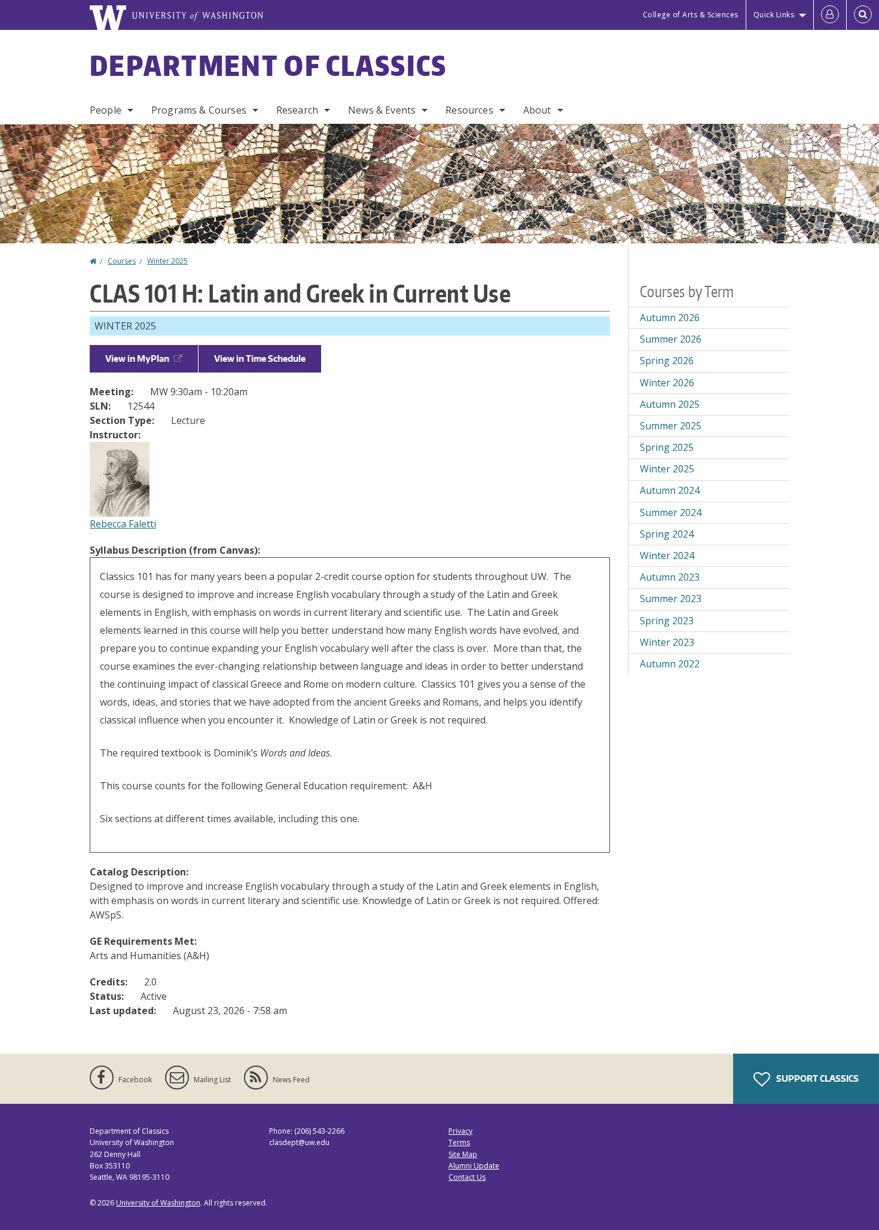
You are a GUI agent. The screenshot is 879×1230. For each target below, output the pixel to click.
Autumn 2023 (670, 577)
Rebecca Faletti (123, 523)
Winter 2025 (167, 261)
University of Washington (158, 1203)
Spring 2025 (667, 447)
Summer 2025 (670, 425)
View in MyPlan (137, 358)
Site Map (462, 1154)
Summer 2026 (670, 339)
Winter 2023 (667, 642)
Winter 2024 (667, 555)
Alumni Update (473, 1166)
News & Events (382, 110)
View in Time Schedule (260, 358)
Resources (469, 110)
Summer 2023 (670, 598)
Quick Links (774, 15)
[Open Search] (863, 15)
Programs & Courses (198, 110)
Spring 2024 (667, 534)
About (537, 110)
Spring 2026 (667, 360)
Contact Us (467, 1177)
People (105, 110)
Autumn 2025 (670, 404)
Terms (459, 1142)
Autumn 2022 (670, 663)
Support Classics (816, 1078)
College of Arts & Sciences (690, 15)
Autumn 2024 (670, 490)
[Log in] (830, 15)
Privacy (460, 1131)
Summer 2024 (670, 512)
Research (297, 110)
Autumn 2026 (670, 317)
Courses (122, 261)
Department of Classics (268, 65)
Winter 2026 (667, 382)
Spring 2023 (667, 620)
